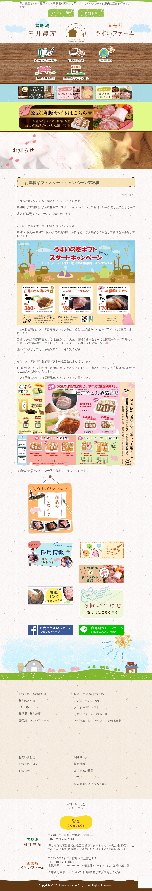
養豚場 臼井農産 (30, 713)
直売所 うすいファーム (34, 720)
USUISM (24, 707)
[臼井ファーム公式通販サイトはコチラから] (76, 128)
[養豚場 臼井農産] (42, 30)
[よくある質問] (61, 16)
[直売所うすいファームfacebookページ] (50, 636)
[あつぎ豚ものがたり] (45, 54)
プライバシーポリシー (88, 777)
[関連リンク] (50, 606)
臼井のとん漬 (27, 700)
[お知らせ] (91, 16)
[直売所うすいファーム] (76, 72)
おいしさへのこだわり (88, 700)
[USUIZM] (106, 54)
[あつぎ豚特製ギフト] (113, 98)
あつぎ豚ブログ (28, 763)
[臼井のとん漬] (76, 54)
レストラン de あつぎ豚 (89, 693)
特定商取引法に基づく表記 (90, 784)
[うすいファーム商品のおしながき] (50, 536)
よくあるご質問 (83, 770)
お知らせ (24, 770)
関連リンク (81, 757)
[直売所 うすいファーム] (115, 29)
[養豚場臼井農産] (45, 72)
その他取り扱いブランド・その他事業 (97, 720)
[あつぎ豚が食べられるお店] (101, 585)
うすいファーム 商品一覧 (90, 714)
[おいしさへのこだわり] (74, 98)
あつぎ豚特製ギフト (86, 707)
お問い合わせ (27, 757)
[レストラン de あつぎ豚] (36, 98)
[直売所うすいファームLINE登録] (101, 636)
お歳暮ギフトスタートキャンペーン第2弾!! (63, 183)
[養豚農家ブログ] (101, 561)
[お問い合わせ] (101, 620)
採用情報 (79, 763)
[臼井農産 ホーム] (76, 32)
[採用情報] (50, 570)
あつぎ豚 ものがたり (32, 693)
